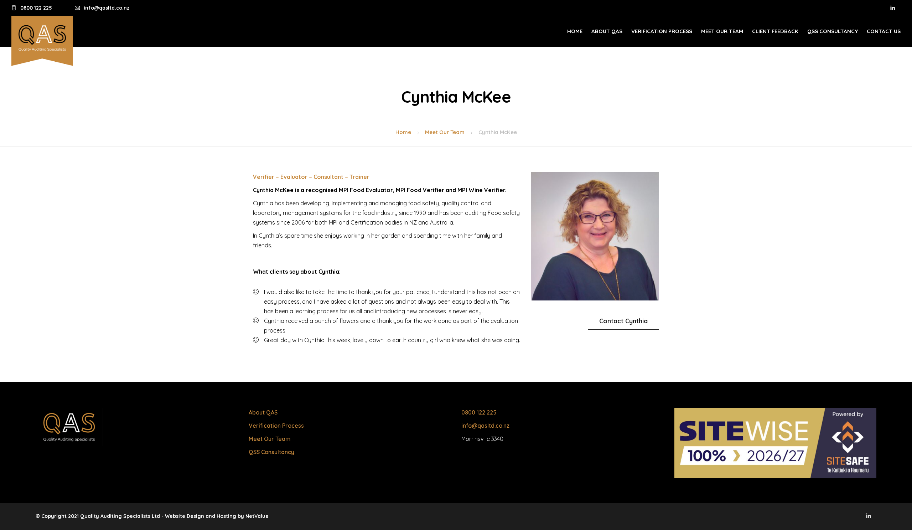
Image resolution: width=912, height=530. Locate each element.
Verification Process (661, 31)
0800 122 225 (479, 412)
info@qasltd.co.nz (485, 425)
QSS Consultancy (832, 31)
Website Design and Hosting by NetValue (217, 516)
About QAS (606, 31)
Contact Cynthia (623, 321)
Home (574, 31)
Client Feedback (775, 31)
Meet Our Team (722, 31)
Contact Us (884, 31)
